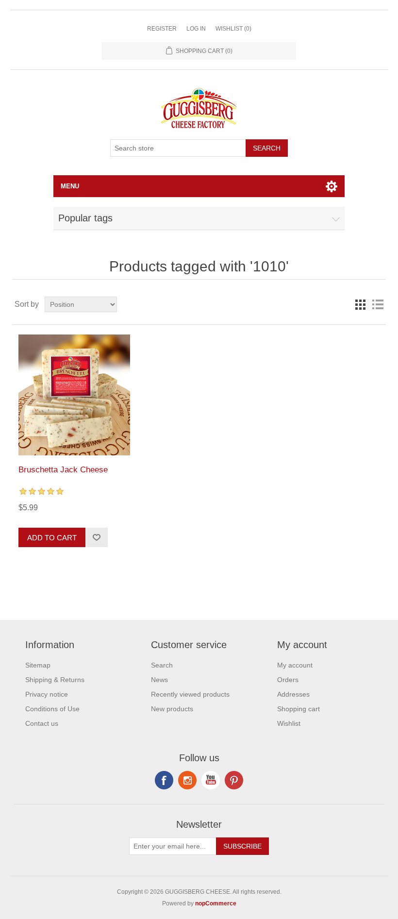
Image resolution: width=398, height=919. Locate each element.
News (159, 680)
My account (295, 665)
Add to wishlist (96, 537)
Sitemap (37, 665)
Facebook (164, 780)
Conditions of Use (52, 709)
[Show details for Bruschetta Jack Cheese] (74, 394)
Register (162, 28)
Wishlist (288, 723)
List (377, 304)
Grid (360, 304)
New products (172, 709)
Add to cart (52, 538)
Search (267, 148)
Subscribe (242, 846)
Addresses (293, 694)
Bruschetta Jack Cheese (63, 469)
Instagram (234, 780)
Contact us (41, 723)
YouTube (210, 780)
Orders (287, 680)
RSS (187, 780)
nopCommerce (215, 903)
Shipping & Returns (54, 680)
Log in (196, 28)
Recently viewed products (190, 694)
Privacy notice (46, 694)
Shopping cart (298, 709)
